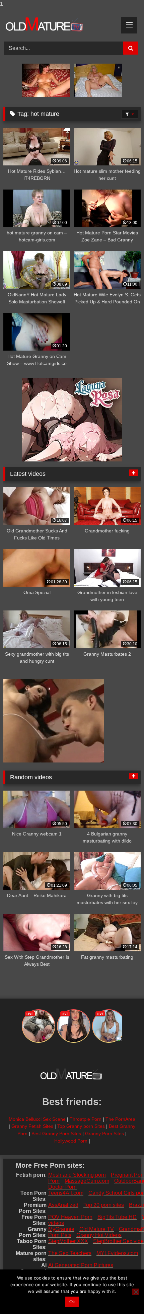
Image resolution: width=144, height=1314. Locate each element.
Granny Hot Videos (99, 1235)
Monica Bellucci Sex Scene (37, 1119)
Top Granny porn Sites (81, 1126)
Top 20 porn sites (103, 1205)
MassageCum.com (87, 1181)
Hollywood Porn (70, 1141)
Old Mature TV (96, 1229)
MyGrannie (61, 1229)
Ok (72, 1301)
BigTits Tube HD (117, 1217)
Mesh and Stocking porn (77, 1175)
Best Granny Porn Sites (56, 1133)
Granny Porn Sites (104, 1133)
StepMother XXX (68, 1241)
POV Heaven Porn (70, 1217)
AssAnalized (63, 1205)
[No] (135, 1292)
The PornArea (120, 1119)
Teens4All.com (65, 1193)
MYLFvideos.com (117, 1253)
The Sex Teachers (69, 1253)
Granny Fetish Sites (32, 1126)
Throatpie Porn (85, 1119)
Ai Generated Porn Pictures (80, 1265)
